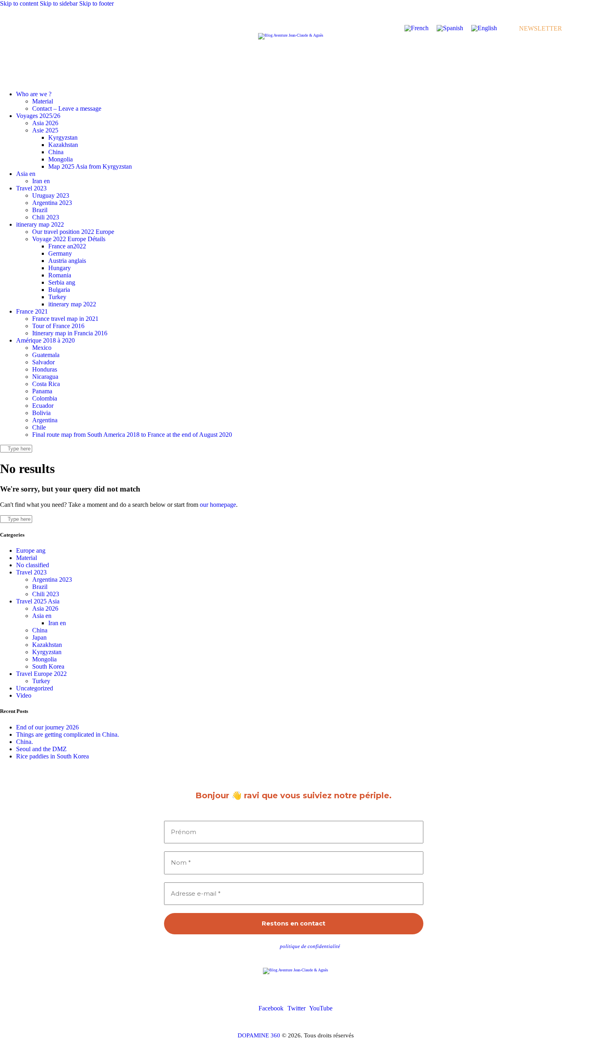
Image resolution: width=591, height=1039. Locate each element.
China (39, 630)
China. (24, 741)
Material (26, 557)
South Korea (48, 666)
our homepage (218, 504)
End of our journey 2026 (47, 727)
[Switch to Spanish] (450, 28)
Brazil (39, 586)
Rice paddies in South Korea (52, 756)
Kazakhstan (47, 644)
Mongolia (44, 659)
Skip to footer (96, 3)
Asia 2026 (45, 608)
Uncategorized (34, 688)
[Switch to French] (416, 28)
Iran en (57, 623)
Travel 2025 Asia (38, 601)
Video (23, 695)
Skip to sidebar (59, 3)
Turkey (41, 681)
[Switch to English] (484, 28)
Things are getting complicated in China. (67, 734)
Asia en (41, 615)
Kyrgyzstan (47, 652)
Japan (39, 637)
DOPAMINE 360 (259, 1035)
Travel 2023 (31, 572)
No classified (32, 565)
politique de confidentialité (310, 946)
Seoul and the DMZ (41, 749)
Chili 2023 (45, 594)
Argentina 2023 (52, 579)
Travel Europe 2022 (41, 673)
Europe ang (30, 550)
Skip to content (19, 3)
